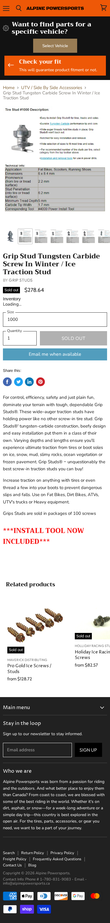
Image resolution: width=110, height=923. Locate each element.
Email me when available (55, 354)
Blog (32, 865)
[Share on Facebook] (7, 381)
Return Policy (32, 853)
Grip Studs (20, 280)
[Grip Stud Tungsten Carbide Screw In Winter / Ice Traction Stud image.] (55, 165)
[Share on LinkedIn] (29, 381)
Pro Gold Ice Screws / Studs (29, 669)
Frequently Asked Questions (57, 859)
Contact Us (12, 865)
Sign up (88, 750)
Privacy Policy (62, 853)
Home (9, 87)
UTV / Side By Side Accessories (51, 87)
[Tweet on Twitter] (18, 381)
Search (9, 853)
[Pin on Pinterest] (40, 381)
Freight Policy (14, 859)
